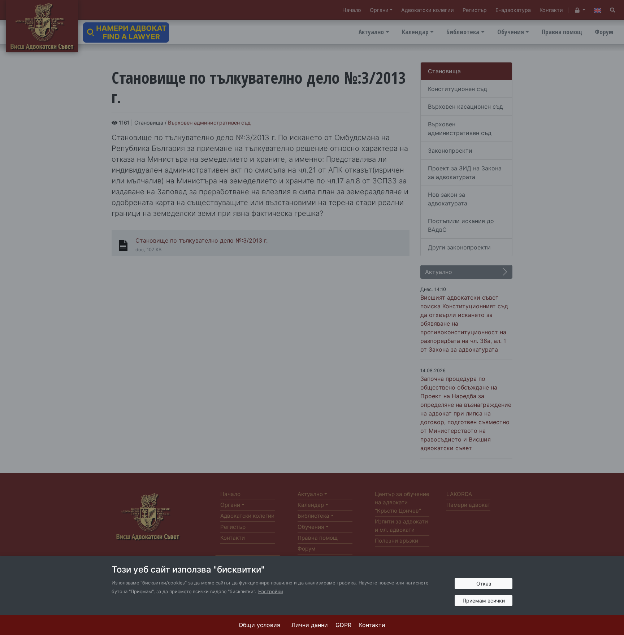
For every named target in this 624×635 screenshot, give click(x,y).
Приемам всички (484, 600)
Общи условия (259, 625)
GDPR (343, 625)
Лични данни (309, 625)
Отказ (483, 583)
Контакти (372, 625)
